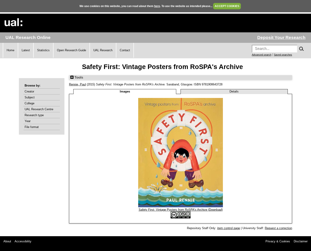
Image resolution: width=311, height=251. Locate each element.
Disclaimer (301, 241)
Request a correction (278, 228)
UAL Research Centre (39, 109)
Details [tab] (234, 91)
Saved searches (283, 54)
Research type (34, 115)
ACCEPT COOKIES (227, 6)
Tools (78, 77)
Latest (26, 50)
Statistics (43, 50)
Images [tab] (125, 91)
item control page (228, 228)
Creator (29, 91)
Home (10, 50)
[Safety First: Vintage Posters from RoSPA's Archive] (180, 206)
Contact (125, 50)
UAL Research (102, 50)
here (157, 6)
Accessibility (23, 241)
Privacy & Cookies (277, 241)
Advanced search (261, 54)
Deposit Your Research (281, 37)
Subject (30, 97)
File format (32, 127)
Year (28, 121)
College (29, 103)
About (7, 241)
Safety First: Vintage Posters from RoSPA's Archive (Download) (181, 209)
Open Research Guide (71, 50)
